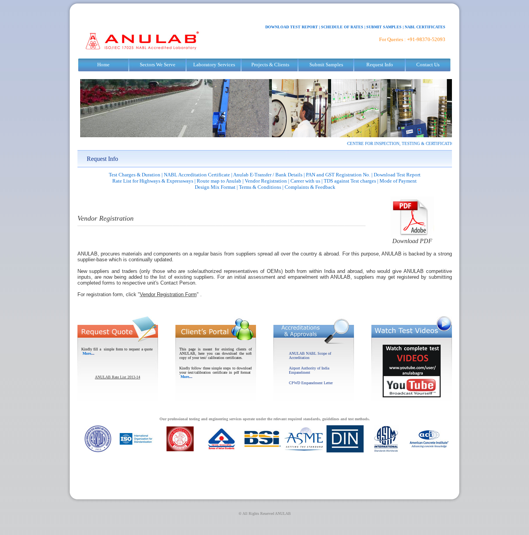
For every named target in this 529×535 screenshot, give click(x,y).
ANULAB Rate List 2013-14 (117, 377)
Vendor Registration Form (168, 294)
